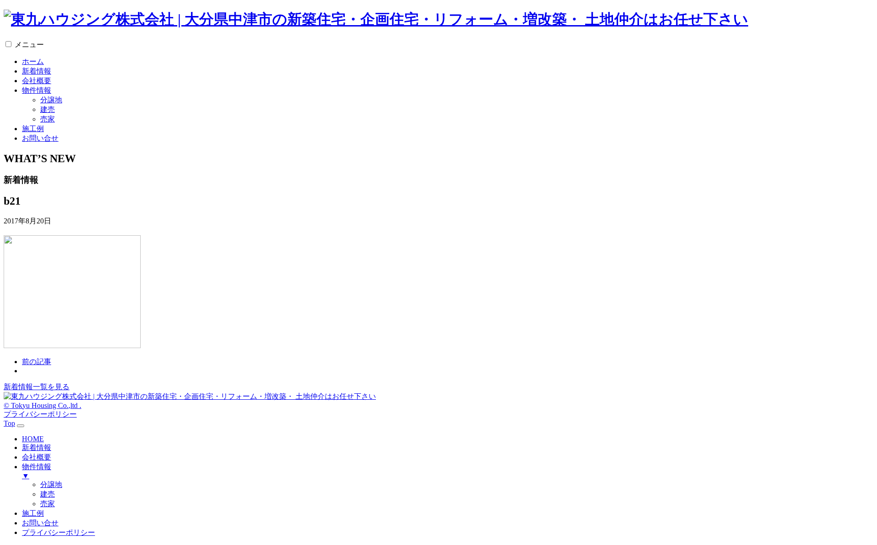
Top (9, 423)
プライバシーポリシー (40, 414)
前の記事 (36, 361)
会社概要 (36, 81)
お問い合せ (40, 138)
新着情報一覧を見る (36, 387)
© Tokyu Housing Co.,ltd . (42, 405)
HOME (33, 439)
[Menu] (20, 425)
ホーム (33, 61)
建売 (47, 109)
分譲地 (51, 100)
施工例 (33, 128)
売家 (47, 119)
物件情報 (36, 90)
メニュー (29, 44)
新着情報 (36, 71)
